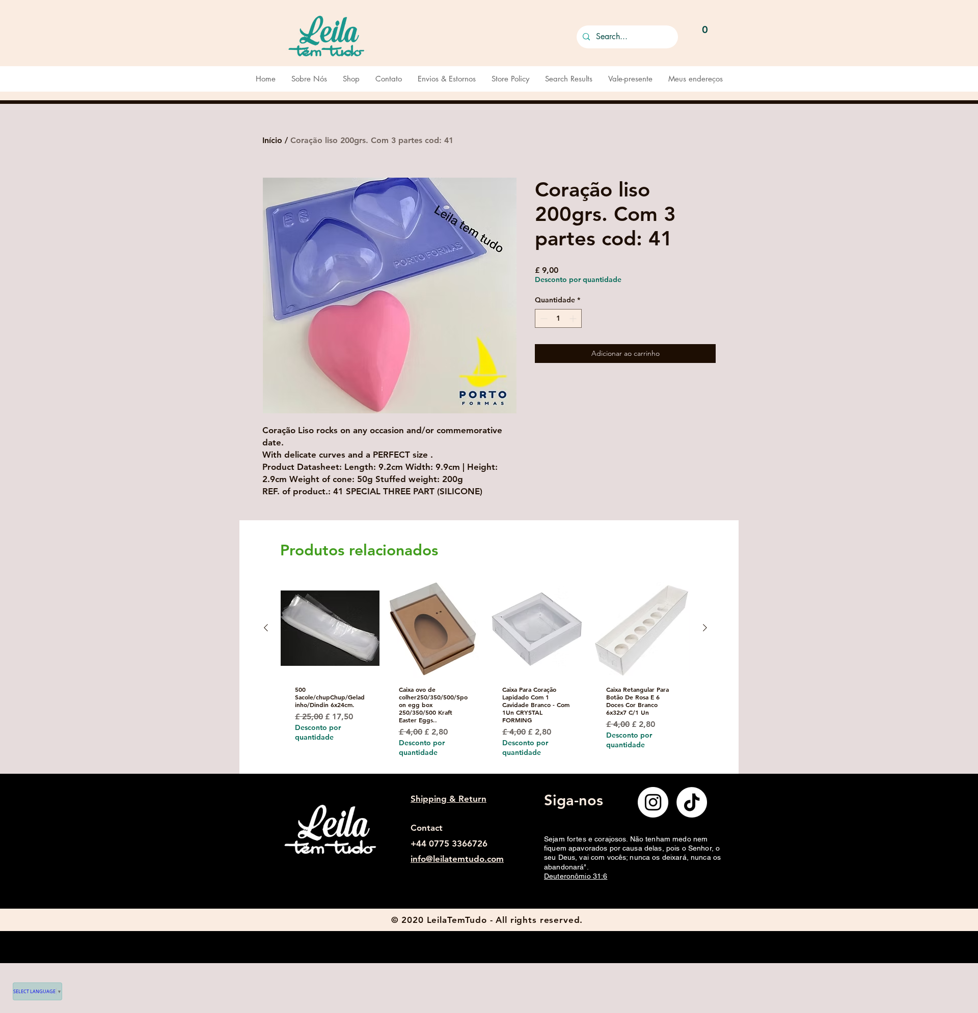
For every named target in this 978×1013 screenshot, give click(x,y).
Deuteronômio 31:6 (575, 876)
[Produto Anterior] (266, 628)
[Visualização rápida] (330, 628)
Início (272, 140)
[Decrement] (542, 318)
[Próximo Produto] (705, 628)
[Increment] (573, 318)
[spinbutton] (558, 318)
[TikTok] (691, 802)
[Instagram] (653, 802)
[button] (705, 34)
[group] (485, 675)
